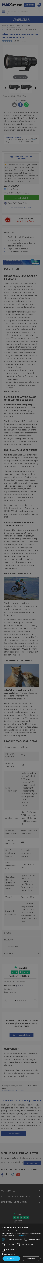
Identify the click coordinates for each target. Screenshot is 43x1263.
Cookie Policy (21, 1235)
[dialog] (21, 1243)
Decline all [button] (31, 1258)
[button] (21, 1254)
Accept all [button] (11, 1258)
